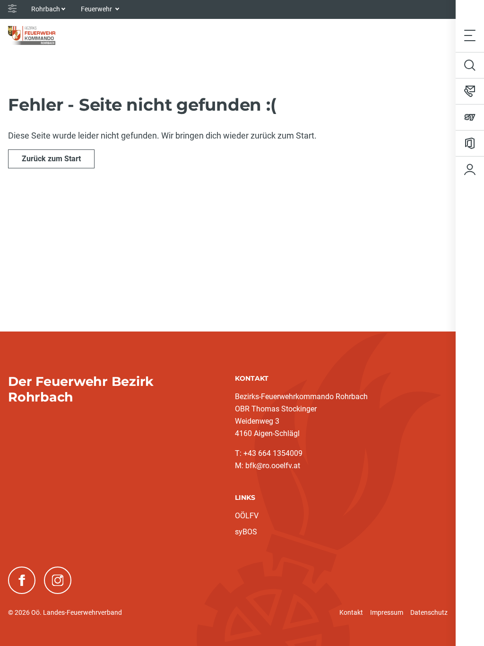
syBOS (246, 531)
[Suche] (470, 65)
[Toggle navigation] (470, 35)
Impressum (386, 612)
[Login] (470, 169)
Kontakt (351, 612)
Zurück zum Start (51, 158)
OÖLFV (247, 515)
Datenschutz (429, 612)
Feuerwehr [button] (97, 9)
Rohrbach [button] (45, 9)
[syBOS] (470, 117)
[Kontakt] (470, 91)
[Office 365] (470, 143)
